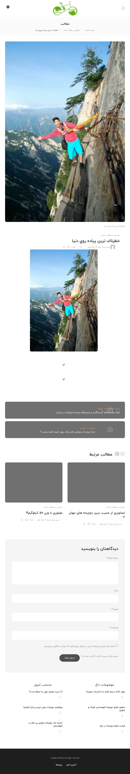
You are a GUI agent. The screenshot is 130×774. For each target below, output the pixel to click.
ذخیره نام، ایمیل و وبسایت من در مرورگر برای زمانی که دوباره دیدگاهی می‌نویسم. (79, 646)
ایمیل (115, 609)
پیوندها (59, 765)
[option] (96, 493)
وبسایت (114, 627)
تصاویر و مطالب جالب (71, 30)
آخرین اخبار (71, 765)
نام (116, 590)
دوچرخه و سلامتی (87, 428)
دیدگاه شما (112, 558)
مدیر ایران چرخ (104, 247)
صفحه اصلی (89, 30)
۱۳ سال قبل (92, 247)
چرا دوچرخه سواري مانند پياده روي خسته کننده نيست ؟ (67, 431)
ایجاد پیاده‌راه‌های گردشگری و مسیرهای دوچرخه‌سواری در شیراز (88, 412)
